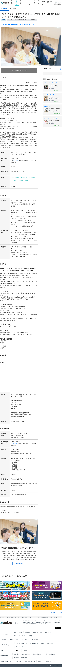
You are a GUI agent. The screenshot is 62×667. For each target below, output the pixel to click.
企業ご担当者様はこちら (49, 3)
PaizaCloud (19, 647)
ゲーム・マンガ (35, 2)
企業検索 (30, 636)
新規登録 (59, 4)
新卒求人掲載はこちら (52, 654)
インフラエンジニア (49, 94)
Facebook (26, 650)
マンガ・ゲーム (36, 639)
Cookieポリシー (27, 666)
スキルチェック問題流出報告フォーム (47, 661)
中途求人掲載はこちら (38, 654)
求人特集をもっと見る (56, 612)
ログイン (55, 4)
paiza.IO (49, 643)
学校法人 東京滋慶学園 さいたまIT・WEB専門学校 (17, 24)
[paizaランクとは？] (60, 69)
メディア (38, 2)
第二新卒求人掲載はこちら (20, 657)
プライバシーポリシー (17, 666)
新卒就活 (20, 2)
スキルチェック (29, 2)
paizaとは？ (43, 3)
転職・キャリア (12, 2)
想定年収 (15, 160)
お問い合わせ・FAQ (30, 661)
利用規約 (8, 666)
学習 (24, 2)
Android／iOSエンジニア (50, 83)
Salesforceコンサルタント (50, 118)
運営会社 (1, 666)
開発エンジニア (48, 106)
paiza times (33, 643)
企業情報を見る (19, 563)
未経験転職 (16, 2)
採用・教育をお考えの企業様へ (22, 654)
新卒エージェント (18, 636)
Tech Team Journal (21, 643)
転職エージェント (44, 632)
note (42, 643)
